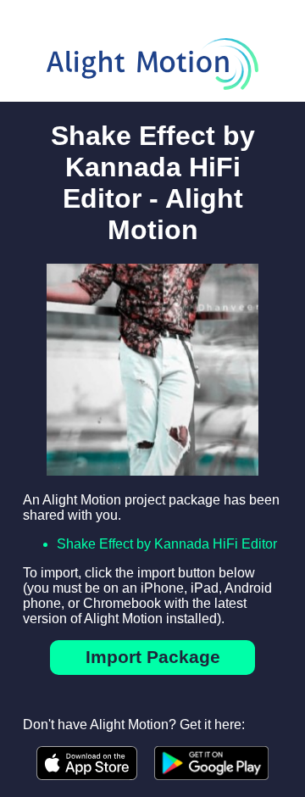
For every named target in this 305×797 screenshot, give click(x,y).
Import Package (153, 656)
